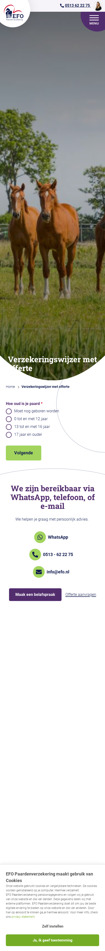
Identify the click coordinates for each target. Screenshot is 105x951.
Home (10, 387)
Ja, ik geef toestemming (53, 940)
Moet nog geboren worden (36, 411)
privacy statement (23, 916)
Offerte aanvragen (80, 594)
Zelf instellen (52, 926)
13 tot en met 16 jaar (32, 426)
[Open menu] (94, 20)
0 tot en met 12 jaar (31, 418)
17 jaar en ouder (28, 434)
